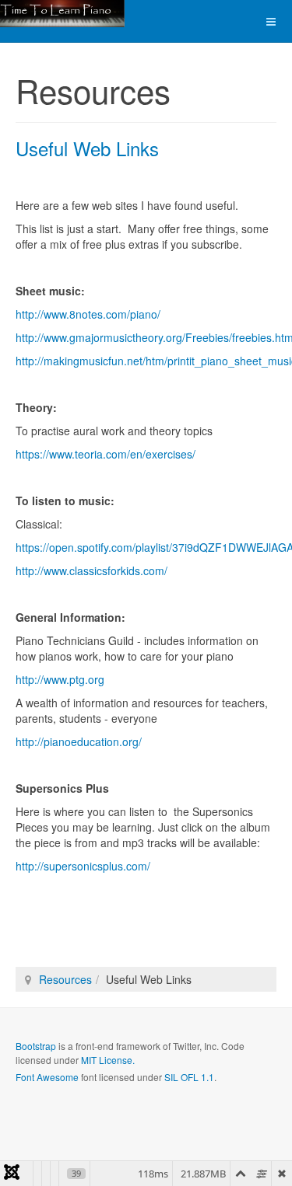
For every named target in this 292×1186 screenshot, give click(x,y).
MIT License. (108, 1059)
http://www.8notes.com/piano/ (88, 314)
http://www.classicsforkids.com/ (91, 570)
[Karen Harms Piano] (62, 13)
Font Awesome (47, 1076)
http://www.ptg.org (60, 679)
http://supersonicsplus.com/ (83, 866)
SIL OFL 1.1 (189, 1076)
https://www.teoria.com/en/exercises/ (105, 454)
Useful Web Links (87, 148)
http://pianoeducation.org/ (79, 741)
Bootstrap (36, 1045)
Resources (65, 979)
